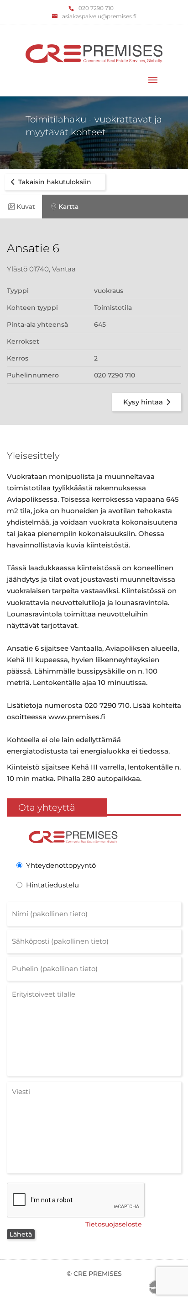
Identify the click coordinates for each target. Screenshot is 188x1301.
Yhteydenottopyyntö (61, 865)
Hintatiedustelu (52, 885)
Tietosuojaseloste (113, 1224)
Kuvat (25, 206)
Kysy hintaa (143, 402)
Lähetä (21, 1234)
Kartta (68, 206)
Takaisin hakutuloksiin (54, 182)
